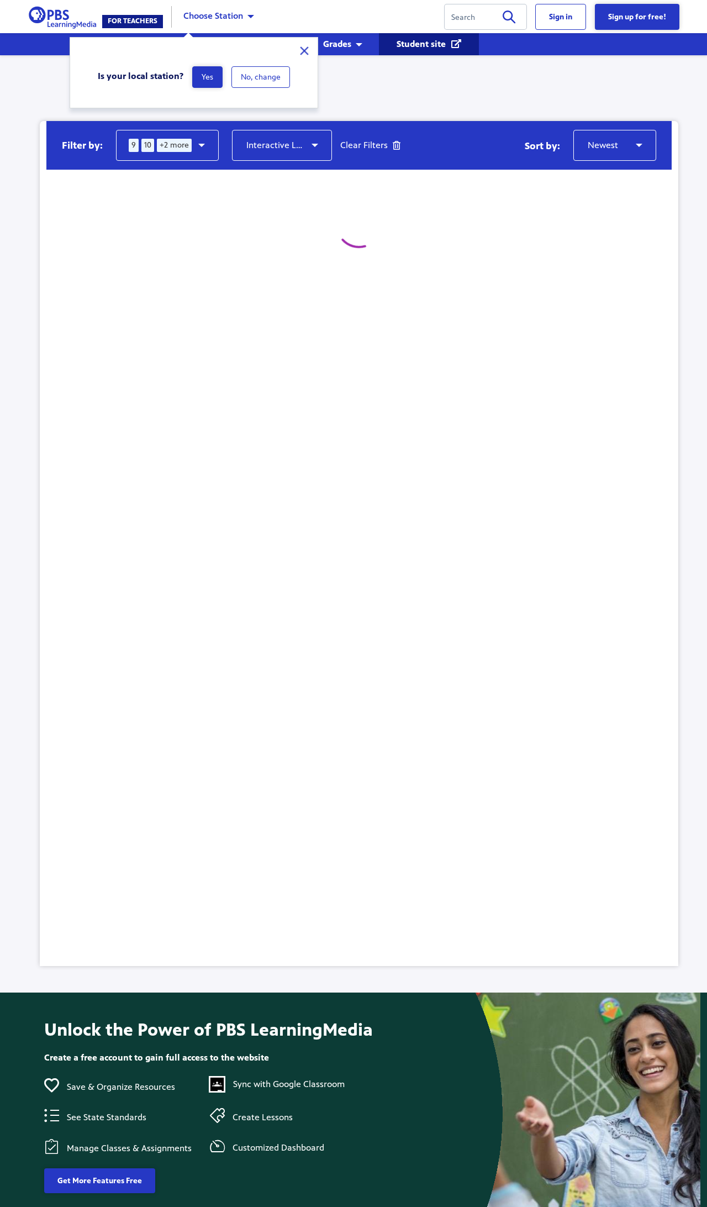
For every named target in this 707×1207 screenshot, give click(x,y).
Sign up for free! (637, 17)
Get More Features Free (99, 1180)
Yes (207, 77)
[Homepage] (65, 16)
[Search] (509, 19)
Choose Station (213, 16)
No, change (261, 77)
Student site (422, 44)
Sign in (560, 17)
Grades (337, 44)
